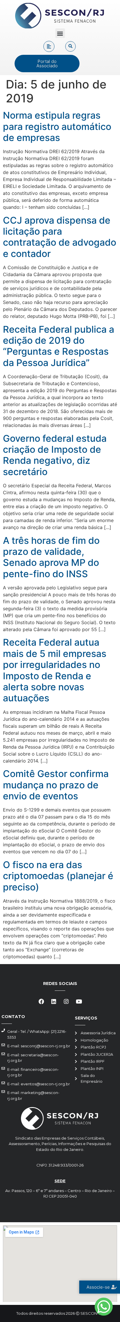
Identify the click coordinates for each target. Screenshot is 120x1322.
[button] (60, 33)
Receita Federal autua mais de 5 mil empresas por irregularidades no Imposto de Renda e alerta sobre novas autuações (54, 670)
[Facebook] (41, 1001)
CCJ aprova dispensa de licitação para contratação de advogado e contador (59, 237)
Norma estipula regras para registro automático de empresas (57, 126)
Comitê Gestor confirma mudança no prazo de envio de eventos (56, 785)
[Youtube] (78, 1001)
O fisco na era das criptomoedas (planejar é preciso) (58, 876)
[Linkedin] (53, 1001)
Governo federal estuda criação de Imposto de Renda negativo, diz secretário (55, 455)
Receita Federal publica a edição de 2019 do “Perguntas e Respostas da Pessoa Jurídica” (58, 346)
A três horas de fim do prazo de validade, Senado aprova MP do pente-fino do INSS (51, 557)
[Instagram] (66, 1001)
